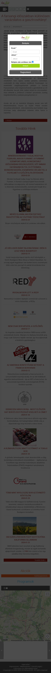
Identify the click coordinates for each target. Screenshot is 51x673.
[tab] (25, 43)
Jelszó (14, 55)
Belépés (25, 43)
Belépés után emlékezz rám (21, 62)
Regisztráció (25, 72)
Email (14, 48)
